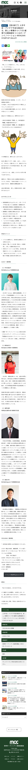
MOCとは (6, 756)
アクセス (13, 759)
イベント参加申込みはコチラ (14, 575)
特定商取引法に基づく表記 (14, 761)
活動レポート (20, 756)
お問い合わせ (20, 759)
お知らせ (7, 759)
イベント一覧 (14, 729)
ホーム (2, 19)
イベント (8, 19)
